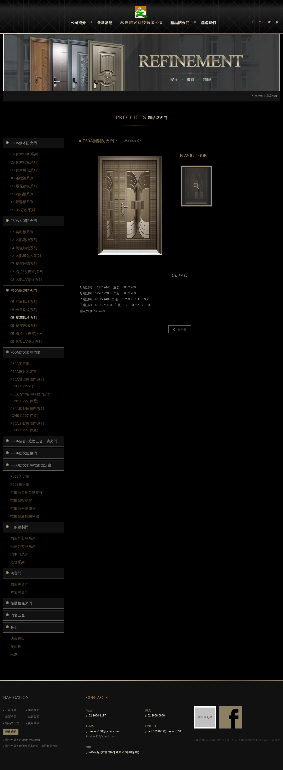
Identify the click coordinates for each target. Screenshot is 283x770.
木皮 (14, 655)
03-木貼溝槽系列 (23, 240)
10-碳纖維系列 (22, 178)
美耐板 (15, 647)
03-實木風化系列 (23, 170)
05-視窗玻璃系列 (23, 326)
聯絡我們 (33, 709)
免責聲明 (33, 716)
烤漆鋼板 (17, 639)
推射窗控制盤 (21, 500)
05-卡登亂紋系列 (23, 310)
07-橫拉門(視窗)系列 (27, 272)
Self (141, 15)
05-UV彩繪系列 (22, 210)
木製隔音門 (19, 592)
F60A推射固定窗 (23, 372)
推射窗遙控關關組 (24, 516)
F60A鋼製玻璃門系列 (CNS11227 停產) (27, 412)
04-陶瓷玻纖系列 (23, 248)
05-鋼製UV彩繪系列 (26, 342)
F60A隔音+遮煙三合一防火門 (34, 441)
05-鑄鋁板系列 (22, 194)
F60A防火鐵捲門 (24, 453)
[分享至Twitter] (269, 22)
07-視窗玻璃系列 (23, 264)
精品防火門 (12, 723)
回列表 (182, 329)
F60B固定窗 (20, 476)
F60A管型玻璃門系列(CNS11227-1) (27, 383)
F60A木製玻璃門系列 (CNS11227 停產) (27, 427)
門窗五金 (18, 615)
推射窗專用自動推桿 (26, 492)
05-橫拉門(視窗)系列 (27, 334)
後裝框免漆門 (21, 603)
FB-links (230, 717)
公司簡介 (10, 709)
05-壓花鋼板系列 (23, 186)
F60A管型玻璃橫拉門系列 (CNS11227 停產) (30, 397)
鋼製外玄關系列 (23, 538)
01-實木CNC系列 (24, 154)
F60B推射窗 (20, 485)
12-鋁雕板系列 (22, 202)
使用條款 (33, 723)
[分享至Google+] (261, 22)
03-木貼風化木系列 (25, 256)
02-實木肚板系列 (23, 162)
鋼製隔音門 (19, 584)
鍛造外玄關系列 (23, 546)
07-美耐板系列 (22, 232)
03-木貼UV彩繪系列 (26, 280)
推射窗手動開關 (23, 508)
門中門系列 (19, 554)
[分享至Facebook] (253, 22)
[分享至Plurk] (277, 22)
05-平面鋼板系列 (23, 302)
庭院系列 (17, 562)
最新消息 (10, 716)
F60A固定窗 (20, 364)
